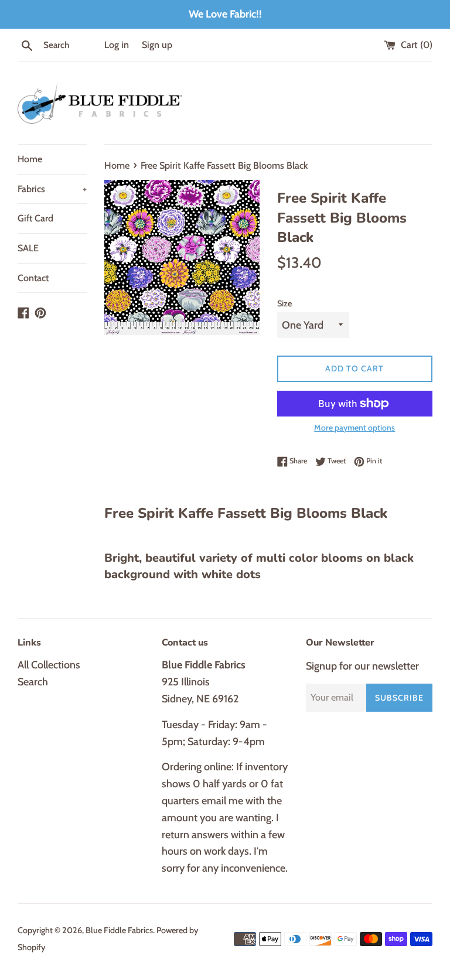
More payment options (354, 427)
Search (33, 681)
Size (284, 303)
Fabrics (52, 188)
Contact (33, 278)
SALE (28, 248)
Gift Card (35, 218)
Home (30, 159)
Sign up (157, 44)
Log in (116, 44)
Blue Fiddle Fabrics (119, 930)
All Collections (49, 664)
